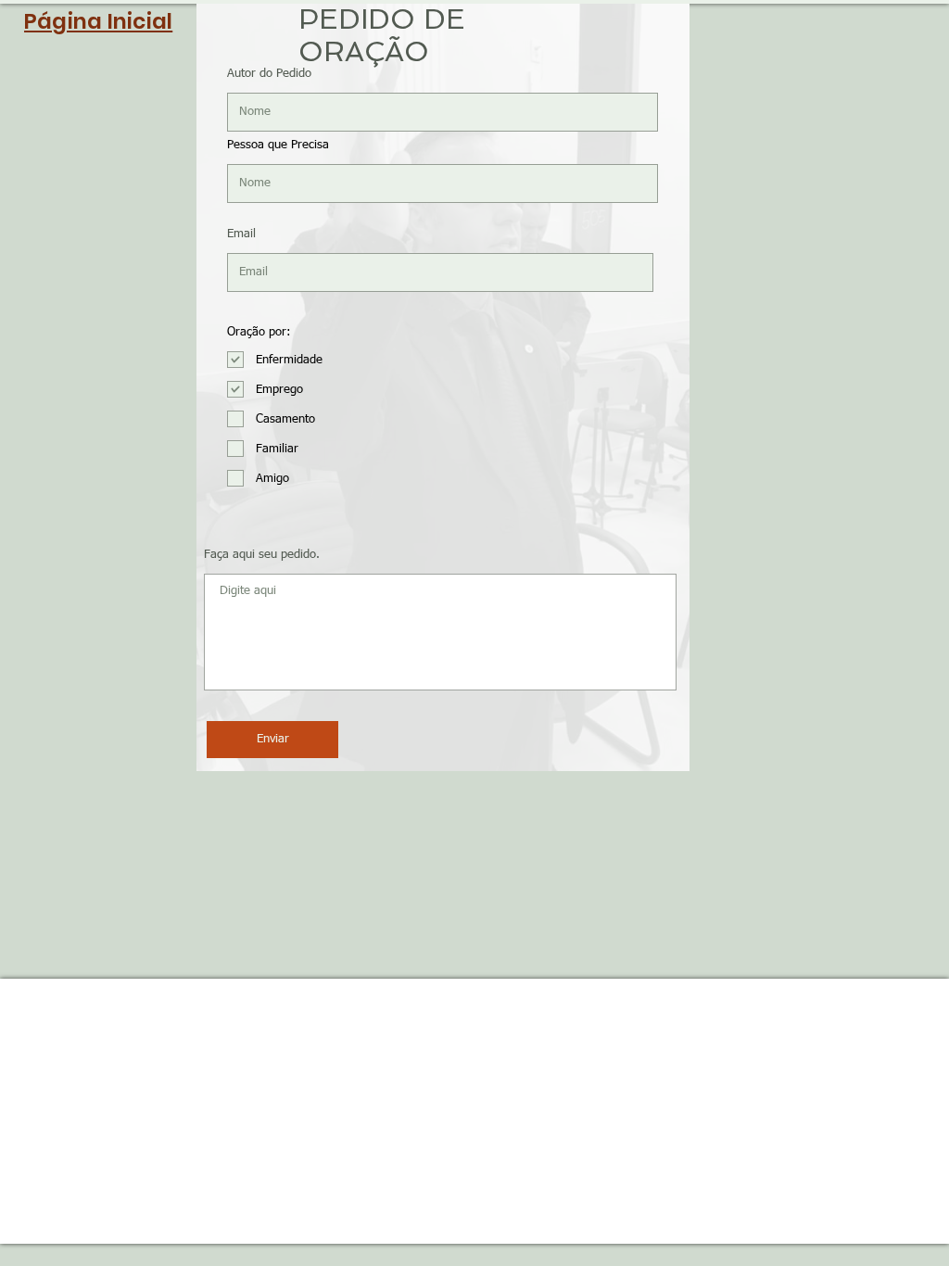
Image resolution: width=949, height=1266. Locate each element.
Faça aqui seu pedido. (262, 555)
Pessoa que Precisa (278, 145)
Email (241, 234)
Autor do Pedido (269, 74)
